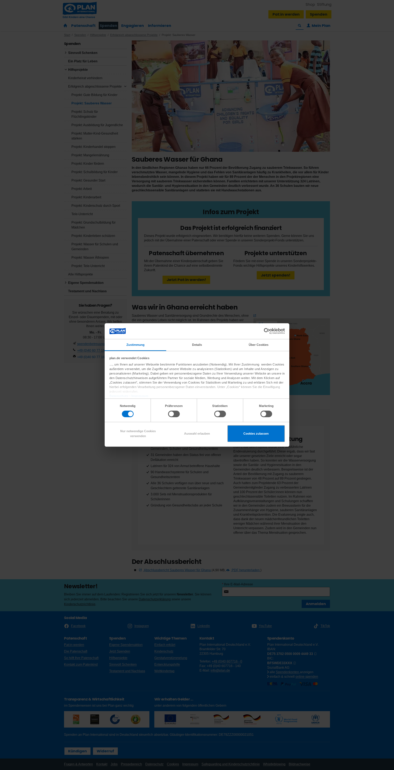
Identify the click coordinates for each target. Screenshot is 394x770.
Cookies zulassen (256, 433)
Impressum (139, 396)
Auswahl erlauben (197, 433)
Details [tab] (197, 344)
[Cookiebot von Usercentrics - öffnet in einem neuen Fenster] (267, 331)
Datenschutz (119, 396)
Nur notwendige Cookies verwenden (138, 433)
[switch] (174, 414)
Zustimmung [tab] (135, 344)
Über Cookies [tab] (258, 344)
